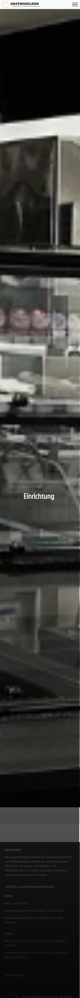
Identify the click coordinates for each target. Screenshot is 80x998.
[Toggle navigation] (75, 4)
